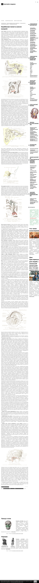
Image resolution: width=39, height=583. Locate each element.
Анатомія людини (3, 23)
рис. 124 (7, 364)
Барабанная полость (6, 488)
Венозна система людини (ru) (34, 123)
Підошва (4, 537)
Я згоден (35, 581)
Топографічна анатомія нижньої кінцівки (17, 533)
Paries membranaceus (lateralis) (19, 488)
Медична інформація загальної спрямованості (13, 23)
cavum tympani (12, 488)
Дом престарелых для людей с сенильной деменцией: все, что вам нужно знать (34, 264)
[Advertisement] (19, 14)
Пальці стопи (6, 518)
